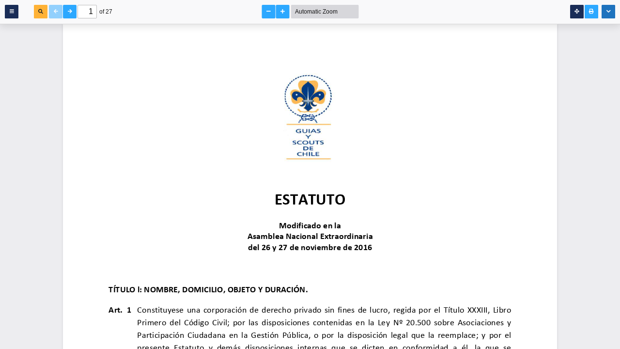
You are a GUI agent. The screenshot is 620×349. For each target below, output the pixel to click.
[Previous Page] (55, 11)
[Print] (591, 11)
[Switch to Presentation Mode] (577, 11)
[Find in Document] (40, 11)
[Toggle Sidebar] (11, 11)
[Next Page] (70, 11)
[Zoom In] (283, 11)
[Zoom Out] (269, 11)
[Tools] (608, 11)
